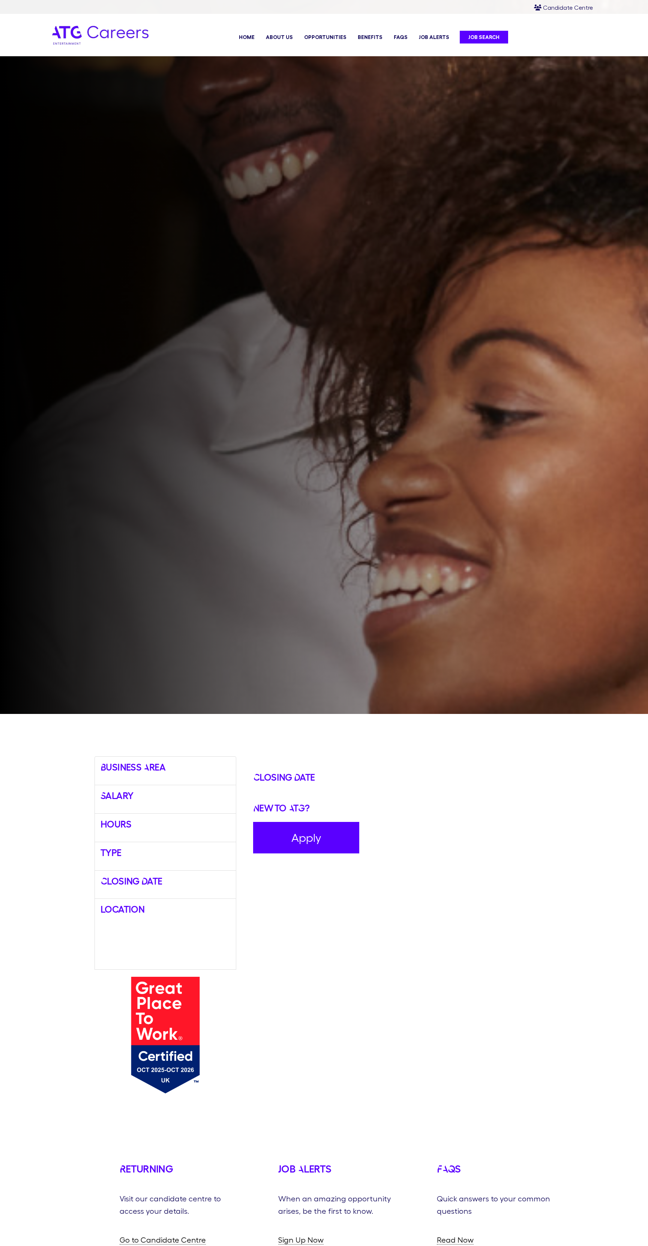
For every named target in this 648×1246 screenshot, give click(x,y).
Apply (306, 837)
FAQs (401, 37)
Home (247, 37)
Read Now (455, 1240)
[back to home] (100, 41)
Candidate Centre (567, 7)
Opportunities (325, 37)
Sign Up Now (301, 1240)
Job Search (484, 37)
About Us (279, 37)
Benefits (370, 37)
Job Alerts (434, 37)
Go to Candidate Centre (163, 1240)
